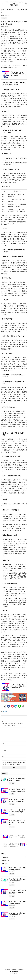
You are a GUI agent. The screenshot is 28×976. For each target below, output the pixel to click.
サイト (3, 756)
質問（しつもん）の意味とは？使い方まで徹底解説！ (17, 902)
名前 (3, 744)
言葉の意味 (4, 711)
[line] (19, 706)
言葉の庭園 (14, 5)
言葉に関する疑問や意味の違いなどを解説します (14, 969)
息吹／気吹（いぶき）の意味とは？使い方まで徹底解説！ (17, 891)
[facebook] (8, 706)
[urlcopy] (23, 706)
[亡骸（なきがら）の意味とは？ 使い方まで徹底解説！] (15, 706)
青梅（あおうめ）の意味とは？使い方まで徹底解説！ (17, 880)
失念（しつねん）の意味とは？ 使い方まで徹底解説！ (17, 868)
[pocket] (12, 706)
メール (4, 750)
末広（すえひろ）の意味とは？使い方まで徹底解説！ (17, 914)
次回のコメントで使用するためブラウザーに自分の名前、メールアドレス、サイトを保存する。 (14, 763)
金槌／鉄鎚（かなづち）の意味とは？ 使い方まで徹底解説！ (17, 822)
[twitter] (5, 706)
